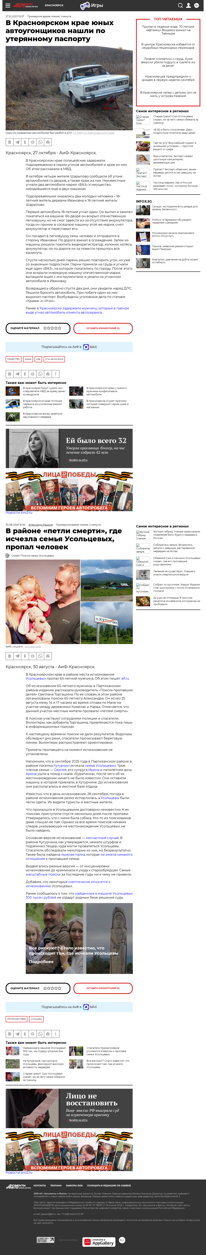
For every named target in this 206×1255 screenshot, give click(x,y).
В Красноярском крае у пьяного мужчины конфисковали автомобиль (107, 391)
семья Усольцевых (100, 766)
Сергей (60, 770)
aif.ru (125, 678)
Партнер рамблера (68, 1240)
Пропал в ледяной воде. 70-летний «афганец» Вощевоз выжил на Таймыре (168, 30)
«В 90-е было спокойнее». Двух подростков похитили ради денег (174, 131)
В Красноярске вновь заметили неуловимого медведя (42, 415)
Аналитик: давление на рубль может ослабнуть (175, 261)
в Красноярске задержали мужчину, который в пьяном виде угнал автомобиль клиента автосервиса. (77, 310)
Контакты (40, 1185)
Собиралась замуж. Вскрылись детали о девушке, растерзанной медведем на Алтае (174, 548)
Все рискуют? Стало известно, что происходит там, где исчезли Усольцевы (73, 951)
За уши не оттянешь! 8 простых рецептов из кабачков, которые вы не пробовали (176, 601)
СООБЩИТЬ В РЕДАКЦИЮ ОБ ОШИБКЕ (109, 1185)
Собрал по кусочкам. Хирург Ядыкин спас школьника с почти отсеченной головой (176, 587)
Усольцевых (36, 678)
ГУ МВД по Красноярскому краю (93, 132)
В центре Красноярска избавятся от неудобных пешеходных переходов (168, 46)
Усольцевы (110, 798)
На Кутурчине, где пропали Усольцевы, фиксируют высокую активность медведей (43, 1064)
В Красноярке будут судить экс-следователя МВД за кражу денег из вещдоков (44, 391)
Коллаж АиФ (33, 646)
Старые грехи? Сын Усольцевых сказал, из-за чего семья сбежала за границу (175, 119)
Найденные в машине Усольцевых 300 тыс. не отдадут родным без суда (44, 1051)
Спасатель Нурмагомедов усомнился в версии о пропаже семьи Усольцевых (106, 1051)
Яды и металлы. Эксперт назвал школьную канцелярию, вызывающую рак (173, 159)
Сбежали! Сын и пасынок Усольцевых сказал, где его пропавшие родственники (176, 561)
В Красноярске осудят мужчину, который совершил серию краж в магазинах (108, 404)
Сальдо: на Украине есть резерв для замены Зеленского (175, 208)
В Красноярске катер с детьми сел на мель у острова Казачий (168, 94)
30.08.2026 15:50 (15, 524)
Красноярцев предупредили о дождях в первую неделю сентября (168, 78)
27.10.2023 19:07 (15, 16)
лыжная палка (73, 854)
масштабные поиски (43, 874)
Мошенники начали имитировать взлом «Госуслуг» (173, 234)
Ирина (93, 770)
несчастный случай (102, 838)
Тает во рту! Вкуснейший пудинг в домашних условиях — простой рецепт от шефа (174, 146)
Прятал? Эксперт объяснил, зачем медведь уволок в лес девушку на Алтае (174, 172)
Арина (31, 774)
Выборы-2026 (74, 1185)
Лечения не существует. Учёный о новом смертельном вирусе (174, 573)
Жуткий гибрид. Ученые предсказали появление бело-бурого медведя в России (176, 534)
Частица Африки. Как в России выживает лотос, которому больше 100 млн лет (175, 186)
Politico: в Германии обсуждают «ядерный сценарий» (172, 221)
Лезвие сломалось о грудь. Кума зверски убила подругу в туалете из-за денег (168, 62)
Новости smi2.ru (19, 513)
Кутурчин (62, 766)
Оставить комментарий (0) (103, 328)
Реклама (56, 1185)
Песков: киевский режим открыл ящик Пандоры (172, 248)
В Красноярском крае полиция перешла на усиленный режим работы (42, 404)
